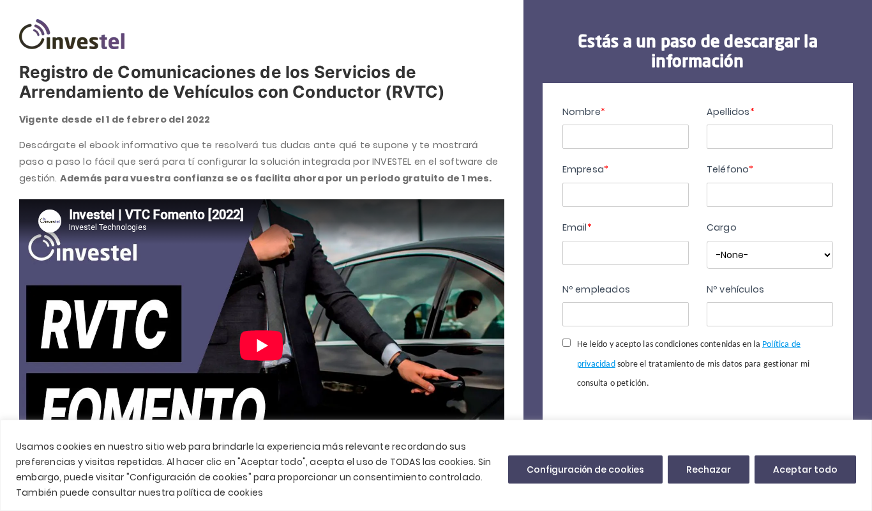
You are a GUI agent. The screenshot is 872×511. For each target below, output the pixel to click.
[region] (436, 465)
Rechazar (708, 469)
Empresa (585, 169)
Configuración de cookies (585, 469)
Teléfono (730, 169)
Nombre (583, 111)
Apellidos (731, 111)
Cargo (722, 227)
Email (577, 227)
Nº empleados (596, 289)
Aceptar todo (805, 469)
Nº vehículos (735, 289)
